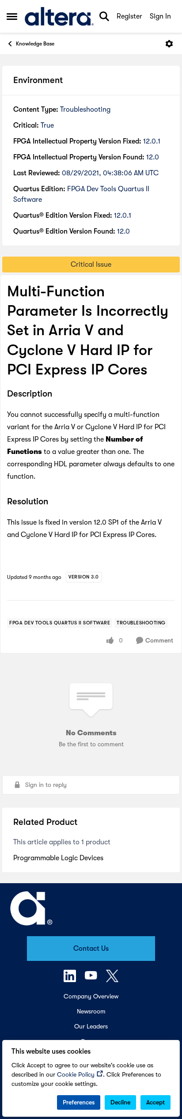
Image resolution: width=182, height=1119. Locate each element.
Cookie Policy (76, 1074)
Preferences (79, 1102)
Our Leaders (91, 1026)
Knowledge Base (35, 44)
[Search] (104, 16)
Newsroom (91, 1011)
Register (129, 16)
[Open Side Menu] (12, 16)
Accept (155, 1102)
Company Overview (91, 996)
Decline (120, 1102)
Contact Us (91, 949)
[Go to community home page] (59, 16)
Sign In (160, 16)
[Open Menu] (169, 44)
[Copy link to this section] (58, 394)
